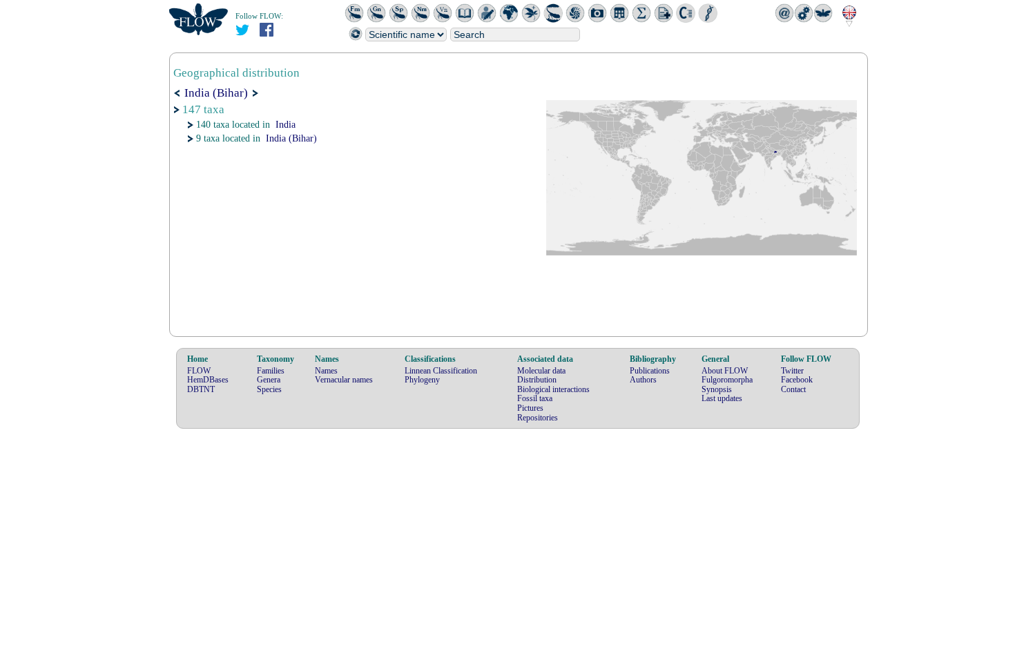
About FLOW (725, 371)
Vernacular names (344, 380)
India (286, 124)
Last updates (722, 398)
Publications (650, 371)
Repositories (537, 418)
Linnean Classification (441, 371)
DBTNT (201, 389)
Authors (643, 380)
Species (269, 389)
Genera (268, 380)
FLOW (199, 371)
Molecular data (541, 371)
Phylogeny (422, 380)
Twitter (792, 371)
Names (326, 371)
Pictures (530, 408)
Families (270, 371)
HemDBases (208, 380)
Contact (793, 389)
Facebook (797, 380)
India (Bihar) (291, 138)
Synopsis (717, 389)
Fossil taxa (534, 398)
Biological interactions (553, 389)
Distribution (537, 380)
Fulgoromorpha (727, 380)
